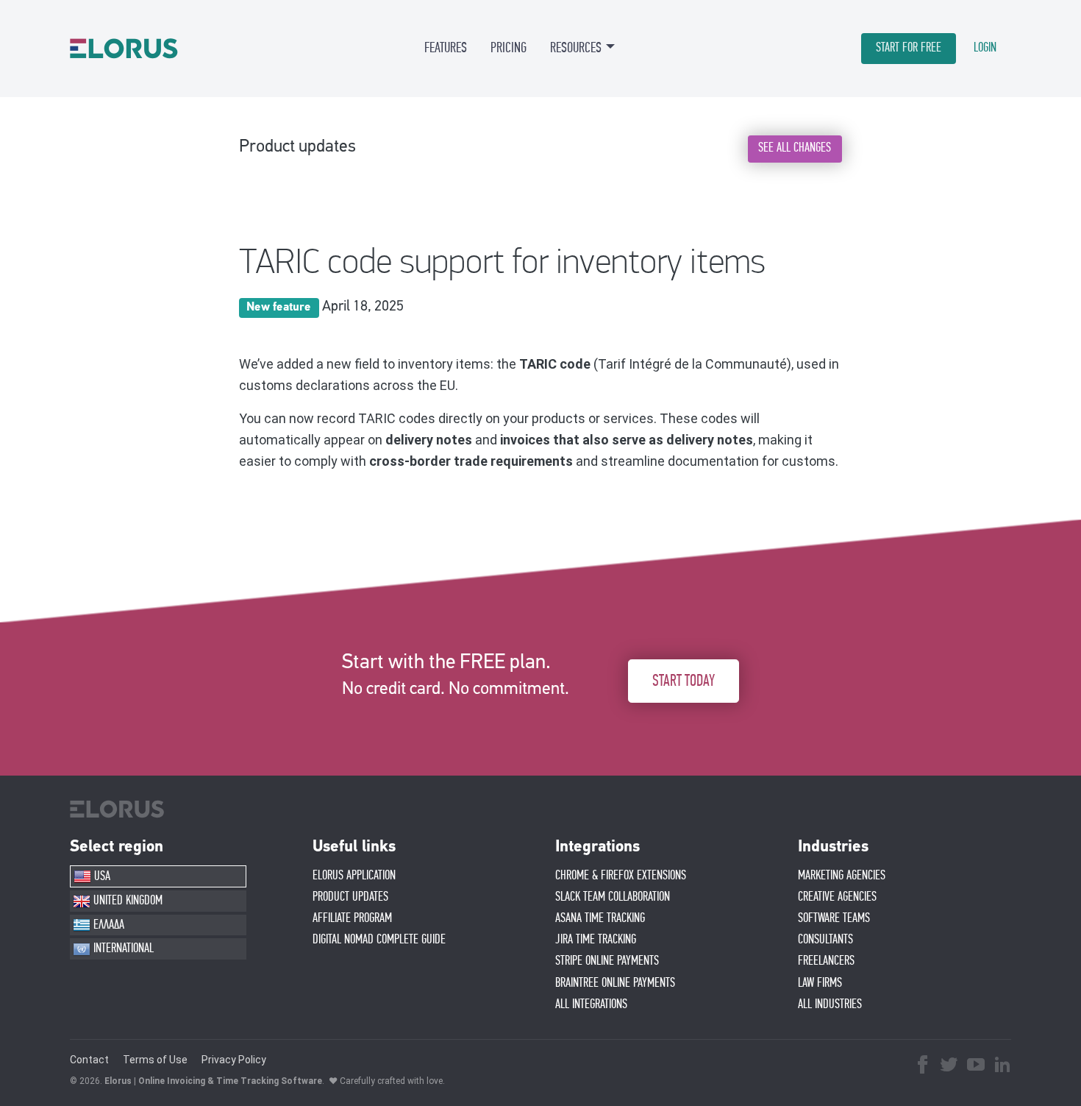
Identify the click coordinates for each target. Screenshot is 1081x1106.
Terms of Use (155, 1060)
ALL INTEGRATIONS (591, 1004)
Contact (89, 1060)
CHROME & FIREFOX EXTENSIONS (620, 875)
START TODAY (683, 681)
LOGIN (985, 47)
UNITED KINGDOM (126, 900)
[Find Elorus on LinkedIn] (1002, 1066)
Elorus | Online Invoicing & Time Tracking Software (213, 1081)
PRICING (508, 47)
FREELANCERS (826, 961)
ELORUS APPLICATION (354, 875)
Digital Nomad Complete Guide (379, 939)
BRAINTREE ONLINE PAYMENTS (615, 983)
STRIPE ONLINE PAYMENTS (607, 961)
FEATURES (445, 47)
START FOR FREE (908, 47)
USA (100, 876)
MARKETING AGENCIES (841, 875)
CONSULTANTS (825, 939)
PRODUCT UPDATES (350, 897)
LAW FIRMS (820, 983)
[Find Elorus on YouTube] (976, 1066)
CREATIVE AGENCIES (837, 897)
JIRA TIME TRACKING (595, 939)
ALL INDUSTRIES (830, 1004)
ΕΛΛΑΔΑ (107, 925)
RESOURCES (576, 47)
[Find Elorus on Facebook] (923, 1066)
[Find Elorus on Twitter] (949, 1066)
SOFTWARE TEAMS (834, 918)
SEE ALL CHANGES (794, 148)
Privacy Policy (233, 1060)
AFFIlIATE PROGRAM (352, 918)
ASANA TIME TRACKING (600, 918)
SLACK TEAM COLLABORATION (612, 897)
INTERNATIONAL (122, 948)
